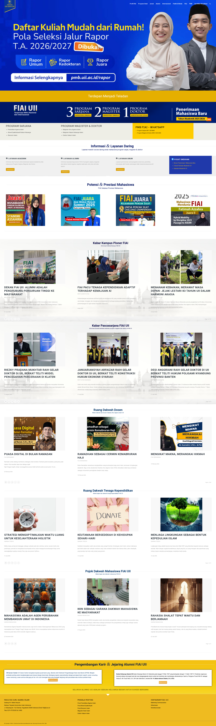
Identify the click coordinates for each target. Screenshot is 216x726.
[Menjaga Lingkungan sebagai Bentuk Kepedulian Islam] (181, 514)
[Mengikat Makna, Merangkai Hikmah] (181, 434)
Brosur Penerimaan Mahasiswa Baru (184, 163)
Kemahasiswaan (155, 708)
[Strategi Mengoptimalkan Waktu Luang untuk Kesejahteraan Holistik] (34, 514)
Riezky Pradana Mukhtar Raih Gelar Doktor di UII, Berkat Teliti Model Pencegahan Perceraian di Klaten (31, 373)
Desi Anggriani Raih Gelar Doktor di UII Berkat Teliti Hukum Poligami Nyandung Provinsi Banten (181, 373)
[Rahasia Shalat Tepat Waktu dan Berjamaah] (181, 595)
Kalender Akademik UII (180, 168)
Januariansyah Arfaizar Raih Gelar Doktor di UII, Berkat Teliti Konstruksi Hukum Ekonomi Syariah (106, 373)
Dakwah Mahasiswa (10, 622)
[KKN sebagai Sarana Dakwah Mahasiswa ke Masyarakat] (108, 591)
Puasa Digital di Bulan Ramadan (28, 454)
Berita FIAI (12, 297)
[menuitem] (133, 4)
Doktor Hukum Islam (84, 713)
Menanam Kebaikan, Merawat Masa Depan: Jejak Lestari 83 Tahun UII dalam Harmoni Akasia (180, 291)
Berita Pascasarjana (10, 380)
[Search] (210, 4)
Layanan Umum (125, 159)
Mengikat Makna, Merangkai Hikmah (178, 454)
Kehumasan (154, 705)
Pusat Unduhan (181, 159)
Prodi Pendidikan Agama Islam (87, 703)
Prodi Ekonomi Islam (84, 708)
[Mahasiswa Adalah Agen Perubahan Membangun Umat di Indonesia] (34, 595)
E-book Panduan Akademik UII (183, 166)
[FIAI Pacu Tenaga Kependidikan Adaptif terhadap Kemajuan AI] (108, 267)
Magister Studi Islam (84, 711)
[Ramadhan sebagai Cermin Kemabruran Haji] (108, 434)
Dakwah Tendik (9, 541)
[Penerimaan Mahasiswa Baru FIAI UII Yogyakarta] (190, 113)
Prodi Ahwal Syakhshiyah (85, 705)
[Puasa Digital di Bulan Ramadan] (34, 434)
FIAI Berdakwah (9, 457)
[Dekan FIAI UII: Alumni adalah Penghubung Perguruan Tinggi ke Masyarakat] (34, 267)
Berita (6, 297)
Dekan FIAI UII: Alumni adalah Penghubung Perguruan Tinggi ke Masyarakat (29, 291)
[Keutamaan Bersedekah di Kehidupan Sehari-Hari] (108, 514)
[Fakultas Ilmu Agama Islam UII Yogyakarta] (17, 4)
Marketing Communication (158, 702)
